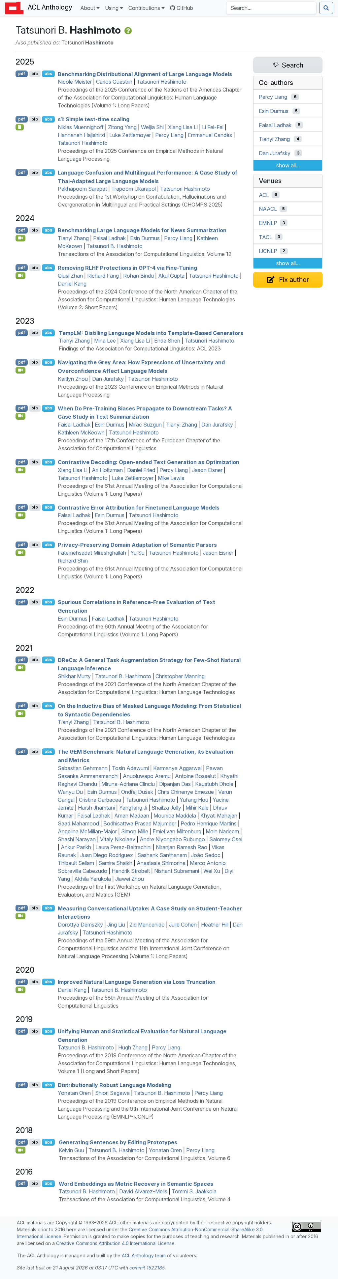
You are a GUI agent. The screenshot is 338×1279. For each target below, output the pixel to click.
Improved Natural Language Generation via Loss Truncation (137, 982)
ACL (264, 194)
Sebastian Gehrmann (83, 768)
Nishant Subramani (176, 871)
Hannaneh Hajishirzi (81, 135)
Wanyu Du (70, 792)
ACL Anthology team (144, 1255)
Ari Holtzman (107, 470)
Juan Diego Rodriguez (106, 855)
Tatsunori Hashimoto (161, 81)
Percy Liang (169, 135)
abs (48, 73)
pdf (21, 73)
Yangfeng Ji (133, 807)
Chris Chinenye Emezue (185, 792)
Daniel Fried (141, 470)
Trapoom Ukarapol (133, 188)
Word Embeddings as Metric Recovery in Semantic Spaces (136, 1183)
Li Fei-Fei (212, 127)
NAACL (268, 209)
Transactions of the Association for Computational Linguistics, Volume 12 (144, 254)
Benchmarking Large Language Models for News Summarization (142, 230)
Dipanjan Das (175, 784)
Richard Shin (73, 560)
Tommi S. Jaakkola (194, 1191)
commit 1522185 (147, 1267)
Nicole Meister (75, 81)
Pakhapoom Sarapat (82, 188)
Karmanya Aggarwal (177, 768)
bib (34, 73)
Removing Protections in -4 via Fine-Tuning (127, 267)
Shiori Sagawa (112, 1093)
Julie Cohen (183, 924)
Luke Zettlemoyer (130, 135)
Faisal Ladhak (109, 238)
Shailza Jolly (166, 807)
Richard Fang (103, 275)
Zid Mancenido (147, 924)
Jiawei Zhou (129, 879)
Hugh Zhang (133, 1047)
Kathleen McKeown (81, 432)
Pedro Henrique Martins (209, 823)
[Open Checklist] (20, 127)
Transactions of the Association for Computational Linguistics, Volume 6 (144, 1158)
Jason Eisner (207, 470)
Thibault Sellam (76, 863)
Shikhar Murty (74, 676)
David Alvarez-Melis (143, 1191)
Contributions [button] (144, 8)
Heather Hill (214, 924)
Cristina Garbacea (100, 799)
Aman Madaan (131, 815)
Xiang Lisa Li (183, 127)
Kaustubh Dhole (214, 784)
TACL (265, 237)
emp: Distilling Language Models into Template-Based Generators (151, 332)
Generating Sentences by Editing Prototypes (118, 1142)
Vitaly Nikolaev (117, 839)
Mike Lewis (171, 478)
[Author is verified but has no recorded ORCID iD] (127, 30)
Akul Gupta (171, 275)
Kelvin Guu (71, 1150)
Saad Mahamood (78, 823)
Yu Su (137, 552)
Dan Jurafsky (108, 378)
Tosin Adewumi (130, 768)
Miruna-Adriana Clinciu (128, 784)
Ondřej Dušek (137, 792)
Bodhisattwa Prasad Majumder (139, 823)
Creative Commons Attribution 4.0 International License (115, 1243)
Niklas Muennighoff (81, 127)
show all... (288, 165)
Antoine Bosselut (195, 776)
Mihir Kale (197, 807)
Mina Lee (105, 340)
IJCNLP (268, 251)
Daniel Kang (72, 283)
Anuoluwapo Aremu (147, 776)
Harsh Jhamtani (96, 807)
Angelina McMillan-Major (87, 831)
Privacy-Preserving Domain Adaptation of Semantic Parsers (137, 545)
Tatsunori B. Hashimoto (114, 246)
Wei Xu (211, 871)
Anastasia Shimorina (161, 863)
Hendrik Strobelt (131, 871)
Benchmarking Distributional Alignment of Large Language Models (145, 73)
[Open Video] (20, 238)
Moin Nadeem (222, 831)
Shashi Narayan (77, 839)
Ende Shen (167, 340)
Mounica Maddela (174, 815)
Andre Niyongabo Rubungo (172, 839)
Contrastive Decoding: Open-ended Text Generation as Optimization (148, 462)
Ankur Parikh (76, 847)
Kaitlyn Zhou (73, 378)
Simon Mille (134, 831)
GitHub (185, 8)
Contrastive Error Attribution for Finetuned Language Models (139, 507)
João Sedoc (205, 855)
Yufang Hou (194, 799)
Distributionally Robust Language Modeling (114, 1085)
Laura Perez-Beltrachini (123, 847)
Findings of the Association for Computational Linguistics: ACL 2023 (140, 348)
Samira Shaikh (115, 863)
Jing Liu (116, 924)
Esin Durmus (145, 238)
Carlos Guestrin (114, 81)
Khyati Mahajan (218, 815)
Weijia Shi (152, 127)
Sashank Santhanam (162, 855)
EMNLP (268, 223)
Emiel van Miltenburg (176, 831)
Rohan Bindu (138, 275)
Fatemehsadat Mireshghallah (92, 552)
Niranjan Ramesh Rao (181, 847)
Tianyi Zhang (73, 238)
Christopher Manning (180, 676)
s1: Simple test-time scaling (93, 119)
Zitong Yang (122, 127)
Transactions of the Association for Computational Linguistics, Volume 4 (145, 1199)
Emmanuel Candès (210, 135)
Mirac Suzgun (145, 424)
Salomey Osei (225, 839)
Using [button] (111, 8)
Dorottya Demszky (80, 924)
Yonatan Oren (74, 1093)
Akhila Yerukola (92, 879)
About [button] (87, 8)
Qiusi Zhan (70, 275)
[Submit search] (326, 8)
